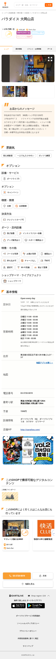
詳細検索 (12, 13)
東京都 (19, 13)
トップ (4, 13)
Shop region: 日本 (38, 596)
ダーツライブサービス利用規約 (28, 616)
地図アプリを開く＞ (44, 362)
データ (49, 49)
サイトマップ (28, 646)
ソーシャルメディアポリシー (28, 623)
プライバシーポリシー (28, 631)
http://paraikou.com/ (30, 429)
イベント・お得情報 (34, 49)
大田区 (26, 13)
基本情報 (19, 49)
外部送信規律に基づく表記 (28, 638)
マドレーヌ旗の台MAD (13, 539)
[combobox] (30, 5)
